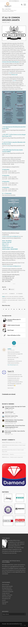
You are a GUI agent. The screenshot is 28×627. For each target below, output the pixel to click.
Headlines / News (13, 10)
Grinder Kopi (5, 593)
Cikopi (8, 623)
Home (8, 10)
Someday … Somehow (9, 454)
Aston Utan (8, 296)
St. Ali (14, 80)
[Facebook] (23, 625)
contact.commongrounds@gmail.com (11, 236)
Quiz (3, 600)
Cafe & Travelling (6, 589)
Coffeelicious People (6, 591)
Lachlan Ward (11, 300)
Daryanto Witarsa (16, 298)
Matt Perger (18, 300)
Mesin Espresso (5, 596)
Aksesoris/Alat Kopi (6, 586)
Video (3, 603)
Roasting (4, 602)
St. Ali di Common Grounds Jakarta (11, 18)
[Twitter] (21, 625)
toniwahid (20, 293)
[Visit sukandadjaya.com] (14, 485)
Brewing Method (5, 588)
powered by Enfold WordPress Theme (15, 623)
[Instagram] (25, 625)
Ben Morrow (15, 296)
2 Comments (12, 293)
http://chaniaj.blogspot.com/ (13, 364)
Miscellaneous (5, 598)
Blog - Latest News (6, 9)
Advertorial (4, 584)
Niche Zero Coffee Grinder (16, 442)
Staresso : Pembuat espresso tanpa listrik (14, 457)
